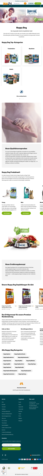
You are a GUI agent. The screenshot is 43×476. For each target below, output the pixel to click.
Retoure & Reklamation (7, 413)
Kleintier (20, 411)
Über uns (4, 418)
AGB (15, 474)
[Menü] (5, 466)
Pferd (20, 416)
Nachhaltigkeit (5, 425)
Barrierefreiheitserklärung (7, 434)
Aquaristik (21, 406)
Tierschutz (4, 423)
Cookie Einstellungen (6, 432)
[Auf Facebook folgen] (2, 455)
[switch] (4, 473)
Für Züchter (4, 420)
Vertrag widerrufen (6, 411)
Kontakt (3, 404)
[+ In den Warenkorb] (15, 302)
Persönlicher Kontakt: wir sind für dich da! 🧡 (21, 1)
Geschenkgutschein (6, 416)
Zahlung (3, 409)
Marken (20, 418)
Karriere (3, 430)
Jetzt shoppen (7, 213)
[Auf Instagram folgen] (5, 455)
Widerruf (26, 474)
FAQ (3, 402)
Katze (20, 404)
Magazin (20, 420)
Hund (20, 402)
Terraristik (21, 409)
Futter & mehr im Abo (6, 427)
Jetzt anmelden (11, 448)
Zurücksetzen (22, 3)
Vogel (20, 413)
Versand (3, 406)
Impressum (23, 474)
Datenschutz (19, 474)
